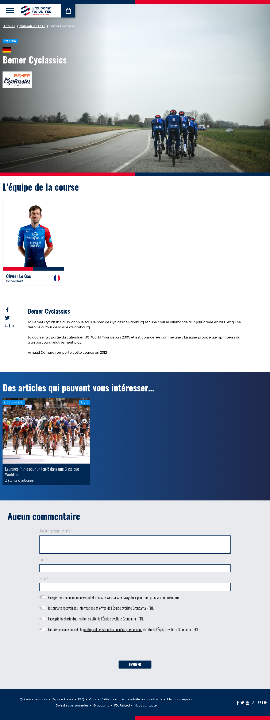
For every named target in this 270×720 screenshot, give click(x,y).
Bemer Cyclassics (35, 59)
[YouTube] (247, 702)
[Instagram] (252, 702)
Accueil (9, 26)
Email (43, 578)
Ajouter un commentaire (55, 531)
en (265, 702)
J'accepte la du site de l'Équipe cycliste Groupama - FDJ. (96, 619)
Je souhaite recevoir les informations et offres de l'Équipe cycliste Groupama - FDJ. (101, 608)
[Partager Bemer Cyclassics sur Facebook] (11, 309)
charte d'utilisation (75, 619)
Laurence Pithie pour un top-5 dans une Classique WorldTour (42, 471)
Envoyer (135, 664)
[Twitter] (242, 702)
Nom (43, 559)
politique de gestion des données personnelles (112, 629)
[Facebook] (238, 702)
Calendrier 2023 (32, 26)
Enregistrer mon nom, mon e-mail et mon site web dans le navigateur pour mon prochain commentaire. (113, 597)
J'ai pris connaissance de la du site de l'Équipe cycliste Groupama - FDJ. (123, 629)
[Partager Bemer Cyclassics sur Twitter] (11, 318)
